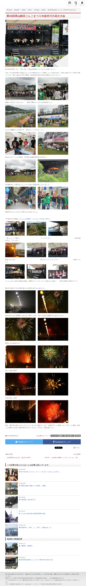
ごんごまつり (54, 435)
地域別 (23, 10)
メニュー (70, 5)
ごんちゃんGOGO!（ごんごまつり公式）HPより (34, 219)
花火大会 (78, 435)
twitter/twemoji (28, 580)
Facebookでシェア (63, 441)
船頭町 (43, 10)
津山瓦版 (6, 3)
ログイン (82, 5)
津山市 (30, 10)
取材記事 (16, 10)
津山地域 (36, 10)
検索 (76, 5)
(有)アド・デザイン (33, 584)
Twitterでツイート (25, 441)
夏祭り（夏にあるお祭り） (67, 435)
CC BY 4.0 (64, 580)
